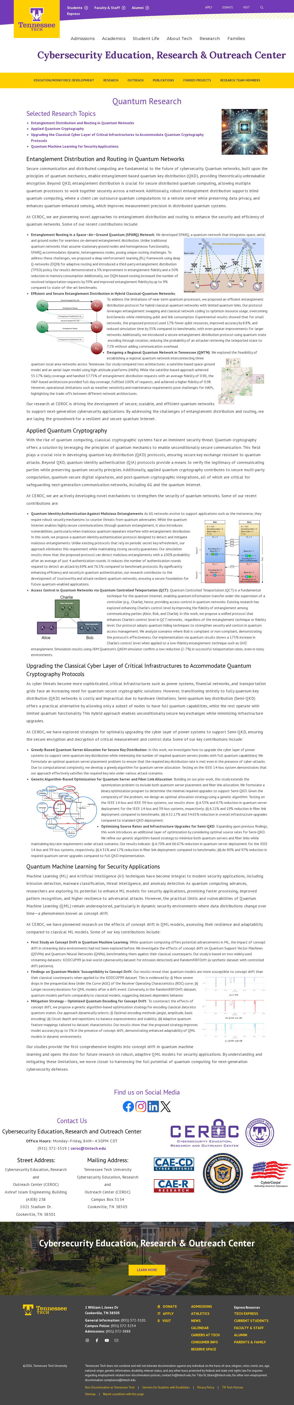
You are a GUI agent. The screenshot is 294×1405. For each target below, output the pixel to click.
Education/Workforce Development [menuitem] (64, 80)
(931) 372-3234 (110, 1325)
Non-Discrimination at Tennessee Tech (110, 1387)
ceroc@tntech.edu (88, 1148)
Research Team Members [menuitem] (240, 80)
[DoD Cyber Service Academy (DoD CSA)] (223, 1172)
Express (73, 13)
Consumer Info (204, 1342)
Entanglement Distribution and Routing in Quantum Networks (82, 122)
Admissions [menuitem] (83, 38)
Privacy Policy (205, 1387)
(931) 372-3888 (108, 1331)
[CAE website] (174, 1185)
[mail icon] (116, 1342)
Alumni (138, 7)
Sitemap (90, 1394)
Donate (227, 7)
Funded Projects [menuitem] (197, 80)
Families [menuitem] (236, 38)
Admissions (201, 1307)
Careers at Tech (205, 1335)
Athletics (200, 1314)
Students (75, 7)
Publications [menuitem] (163, 80)
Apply (208, 7)
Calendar (200, 1328)
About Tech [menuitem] (179, 38)
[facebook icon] (97, 1342)
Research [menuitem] (210, 38)
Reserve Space (203, 1349)
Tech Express (246, 1314)
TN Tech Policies (232, 1387)
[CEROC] (222, 1132)
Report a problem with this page (123, 1394)
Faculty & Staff (107, 7)
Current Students (251, 1321)
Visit (246, 7)
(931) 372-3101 (115, 1320)
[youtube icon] (107, 1342)
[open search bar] (262, 7)
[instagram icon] (88, 1342)
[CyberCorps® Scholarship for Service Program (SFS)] (271, 1173)
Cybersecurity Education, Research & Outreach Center (161, 55)
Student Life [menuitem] (146, 38)
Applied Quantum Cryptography (57, 128)
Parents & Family (250, 1342)
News (196, 1321)
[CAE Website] (174, 1164)
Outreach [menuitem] (135, 80)
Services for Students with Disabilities (166, 1387)
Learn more (147, 1270)
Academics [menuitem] (113, 38)
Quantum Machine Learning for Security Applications (75, 146)
